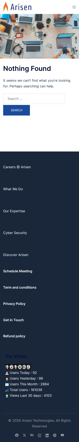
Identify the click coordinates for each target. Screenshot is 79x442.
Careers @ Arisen (17, 167)
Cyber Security (15, 233)
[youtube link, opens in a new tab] (62, 435)
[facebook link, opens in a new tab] (17, 435)
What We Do (13, 189)
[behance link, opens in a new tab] (32, 435)
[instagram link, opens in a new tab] (39, 435)
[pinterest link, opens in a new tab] (54, 435)
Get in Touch (13, 320)
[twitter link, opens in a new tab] (24, 435)
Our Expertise (14, 211)
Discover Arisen (15, 255)
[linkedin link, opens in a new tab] (47, 435)
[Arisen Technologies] (17, 6)
